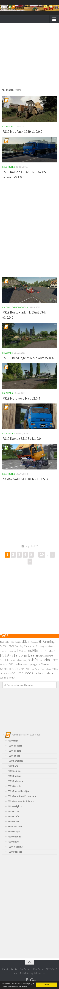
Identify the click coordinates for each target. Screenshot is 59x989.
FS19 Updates (15, 851)
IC (38, 660)
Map (21, 664)
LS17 (11, 664)
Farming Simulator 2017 (8, 651)
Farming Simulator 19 (46, 646)
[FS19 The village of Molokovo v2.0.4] (29, 335)
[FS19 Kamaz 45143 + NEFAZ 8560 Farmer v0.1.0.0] (29, 149)
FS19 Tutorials (15, 846)
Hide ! (47, 984)
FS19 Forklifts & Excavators (22, 796)
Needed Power (34, 669)
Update (48, 673)
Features (24, 650)
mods (13, 668)
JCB (40, 660)
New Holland (46, 669)
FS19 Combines (15, 760)
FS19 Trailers (14, 750)
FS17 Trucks (8, 473)
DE (25, 641)
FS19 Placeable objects (19, 791)
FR (34, 650)
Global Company (20, 660)
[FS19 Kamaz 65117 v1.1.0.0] (29, 416)
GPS (29, 660)
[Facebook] (27, 980)
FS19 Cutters (14, 775)
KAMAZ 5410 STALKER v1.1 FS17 (25, 479)
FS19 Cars (13, 765)
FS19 (4, 655)
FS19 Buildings (15, 781)
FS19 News (13, 841)
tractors (38, 673)
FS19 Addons (14, 836)
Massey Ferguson (32, 664)
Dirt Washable (33, 642)
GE (12, 660)
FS (37, 651)
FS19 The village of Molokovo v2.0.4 (27, 358)
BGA (3, 641)
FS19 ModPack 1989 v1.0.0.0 (22, 131)
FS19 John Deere (23, 655)
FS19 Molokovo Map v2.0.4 (21, 398)
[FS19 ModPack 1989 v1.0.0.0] (29, 109)
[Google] (32, 980)
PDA (56, 669)
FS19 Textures (15, 826)
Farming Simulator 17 (26, 646)
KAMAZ (2, 664)
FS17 (50, 650)
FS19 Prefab (14, 816)
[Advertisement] (29, 56)
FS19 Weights (15, 806)
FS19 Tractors (15, 745)
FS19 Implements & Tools (15, 307)
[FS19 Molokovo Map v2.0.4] (29, 376)
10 (42, 554)
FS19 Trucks (8, 166)
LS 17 (16, 664)
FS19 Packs (8, 126)
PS (4, 673)
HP (34, 659)
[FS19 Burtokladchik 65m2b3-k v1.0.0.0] (29, 290)
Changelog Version (14, 641)
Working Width (7, 677)
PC (53, 669)
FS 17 (42, 651)
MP (20, 669)
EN (40, 641)
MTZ (24, 669)
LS (6, 664)
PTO (7, 673)
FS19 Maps (7, 352)
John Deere (50, 660)
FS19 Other (13, 821)
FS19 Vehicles (15, 770)
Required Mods (21, 672)
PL (1, 673)
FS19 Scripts (14, 831)
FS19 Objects (14, 786)
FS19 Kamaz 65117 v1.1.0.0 (21, 438)
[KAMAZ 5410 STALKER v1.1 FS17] (29, 456)
